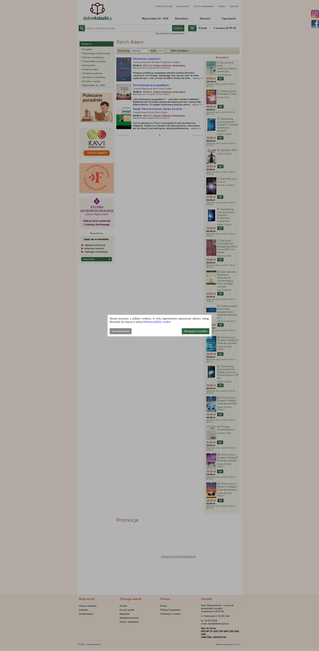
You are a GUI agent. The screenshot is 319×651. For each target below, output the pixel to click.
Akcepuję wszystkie (195, 331)
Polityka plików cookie (157, 321)
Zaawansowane (121, 331)
